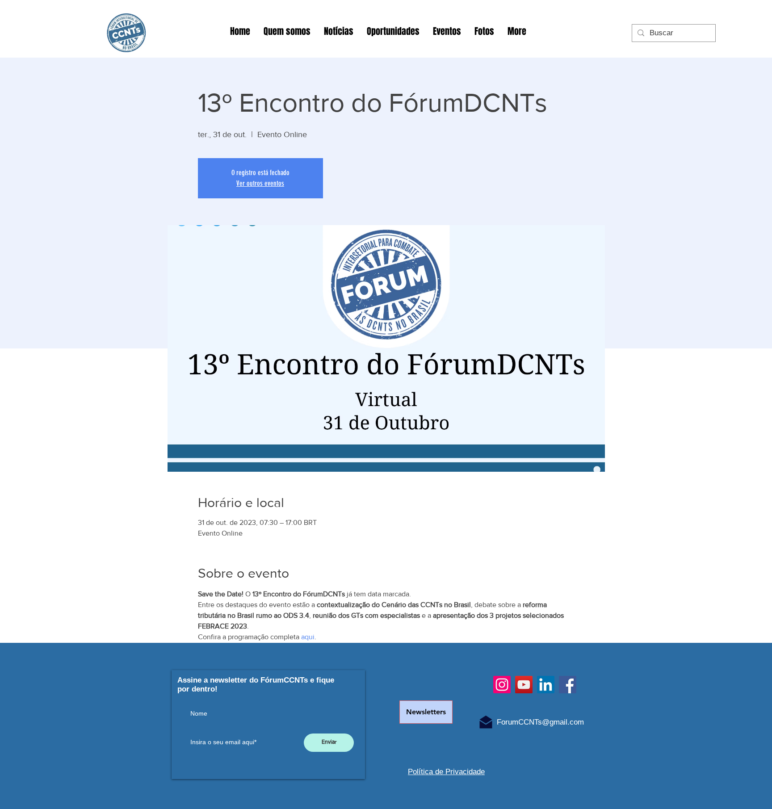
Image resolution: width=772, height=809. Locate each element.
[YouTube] (524, 684)
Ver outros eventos (260, 183)
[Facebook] (567, 684)
